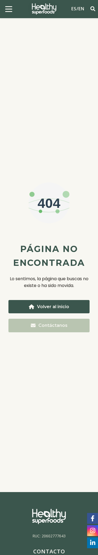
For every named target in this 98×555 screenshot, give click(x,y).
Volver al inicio (53, 306)
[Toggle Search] (91, 9)
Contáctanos (53, 325)
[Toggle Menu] (9, 8)
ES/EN (77, 9)
